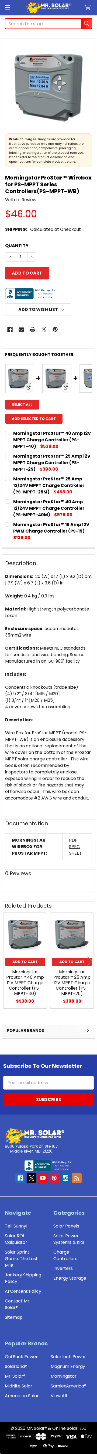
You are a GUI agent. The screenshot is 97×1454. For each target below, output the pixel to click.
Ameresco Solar (22, 1396)
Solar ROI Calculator (16, 1239)
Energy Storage (69, 1278)
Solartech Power (68, 1357)
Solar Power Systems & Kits (68, 1239)
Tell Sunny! (16, 1226)
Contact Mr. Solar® (17, 1304)
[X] (44, 329)
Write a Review (20, 200)
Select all (22, 404)
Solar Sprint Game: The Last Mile (21, 1258)
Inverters (63, 1268)
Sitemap (14, 1317)
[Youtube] (43, 1178)
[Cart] (89, 7)
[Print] (32, 329)
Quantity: (17, 246)
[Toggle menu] (7, 7)
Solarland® (16, 1366)
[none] (48, 86)
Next (90, 961)
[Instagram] (65, 1178)
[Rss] (77, 1178)
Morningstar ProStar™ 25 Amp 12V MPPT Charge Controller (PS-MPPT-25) (52, 462)
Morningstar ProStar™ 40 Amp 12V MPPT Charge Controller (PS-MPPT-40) (52, 439)
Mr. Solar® (15, 1376)
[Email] (21, 329)
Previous (7, 961)
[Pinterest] (55, 329)
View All (59, 1396)
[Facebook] (10, 329)
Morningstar (64, 1376)
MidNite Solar (18, 1386)
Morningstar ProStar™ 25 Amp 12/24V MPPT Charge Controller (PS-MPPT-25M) (48, 485)
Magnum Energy (68, 1366)
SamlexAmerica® (68, 1386)
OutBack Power (21, 1357)
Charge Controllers (65, 1255)
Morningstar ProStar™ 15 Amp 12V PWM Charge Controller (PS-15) (51, 527)
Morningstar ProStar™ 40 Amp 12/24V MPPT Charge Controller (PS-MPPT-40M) (48, 508)
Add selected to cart (34, 418)
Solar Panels (66, 1226)
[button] (38, 309)
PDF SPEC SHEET (75, 846)
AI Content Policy (23, 1291)
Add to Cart (25, 961)
